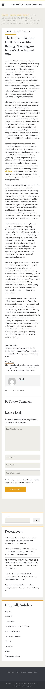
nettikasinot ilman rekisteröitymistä (17, 626)
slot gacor (8, 611)
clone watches (9, 621)
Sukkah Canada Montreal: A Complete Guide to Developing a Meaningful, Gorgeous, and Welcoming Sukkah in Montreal (20, 540)
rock (28, 32)
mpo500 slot (9, 646)
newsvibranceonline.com (27, 4)
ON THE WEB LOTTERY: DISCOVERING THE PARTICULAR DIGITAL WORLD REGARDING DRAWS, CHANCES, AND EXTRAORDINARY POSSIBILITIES (21, 564)
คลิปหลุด (8, 171)
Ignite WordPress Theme (20, 683)
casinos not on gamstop (13, 636)
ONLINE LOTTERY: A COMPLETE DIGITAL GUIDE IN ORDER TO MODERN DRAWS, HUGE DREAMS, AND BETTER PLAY (21, 551)
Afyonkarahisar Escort (12, 656)
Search (7, 517)
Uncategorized (19, 15)
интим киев (8, 616)
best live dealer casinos (12, 631)
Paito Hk (8, 641)
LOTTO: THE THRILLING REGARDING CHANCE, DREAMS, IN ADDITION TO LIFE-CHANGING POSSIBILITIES (21, 576)
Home (5, 15)
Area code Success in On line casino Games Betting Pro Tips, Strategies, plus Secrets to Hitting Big (22, 587)
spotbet (7, 651)
